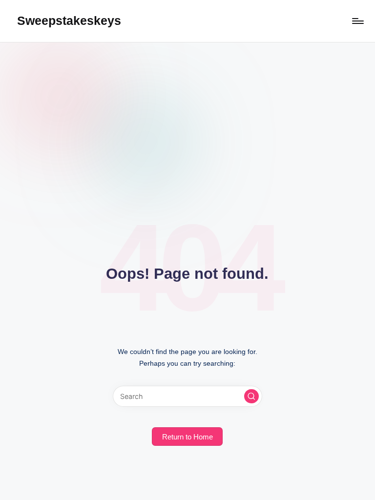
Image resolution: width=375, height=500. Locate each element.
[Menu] (357, 21)
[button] (251, 396)
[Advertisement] (187, 115)
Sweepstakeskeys (69, 20)
